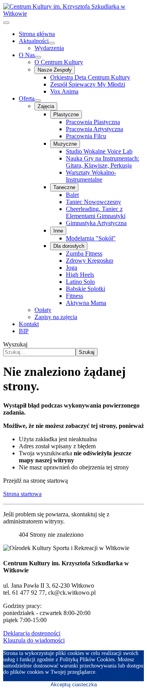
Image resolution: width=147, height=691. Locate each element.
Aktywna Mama (86, 302)
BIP (24, 331)
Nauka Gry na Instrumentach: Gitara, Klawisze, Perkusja (102, 162)
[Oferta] (37, 100)
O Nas (27, 55)
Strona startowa (22, 494)
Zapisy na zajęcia (55, 317)
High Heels (80, 274)
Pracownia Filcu (86, 136)
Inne (58, 231)
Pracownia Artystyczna (94, 129)
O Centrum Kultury (58, 62)
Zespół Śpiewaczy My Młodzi (87, 84)
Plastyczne (66, 114)
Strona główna (37, 34)
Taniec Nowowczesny (93, 201)
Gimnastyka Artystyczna (96, 223)
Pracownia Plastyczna (93, 122)
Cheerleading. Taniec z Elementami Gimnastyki (95, 212)
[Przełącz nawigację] (6, 23)
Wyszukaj (15, 344)
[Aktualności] (52, 43)
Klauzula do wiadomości (34, 640)
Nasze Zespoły (55, 70)
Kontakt (29, 324)
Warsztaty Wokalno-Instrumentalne (91, 176)
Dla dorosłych (68, 246)
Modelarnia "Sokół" (91, 238)
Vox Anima (64, 91)
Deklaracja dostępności (31, 633)
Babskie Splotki (85, 288)
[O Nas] (38, 57)
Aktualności (34, 41)
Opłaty (42, 310)
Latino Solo (80, 281)
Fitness (74, 295)
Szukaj (86, 352)
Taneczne (64, 187)
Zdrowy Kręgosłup (89, 260)
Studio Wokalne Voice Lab (99, 151)
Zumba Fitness (84, 253)
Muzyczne (65, 144)
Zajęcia (46, 106)
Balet (72, 194)
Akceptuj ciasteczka (74, 684)
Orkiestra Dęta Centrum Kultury (90, 77)
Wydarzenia (49, 48)
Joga (71, 267)
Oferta (26, 98)
